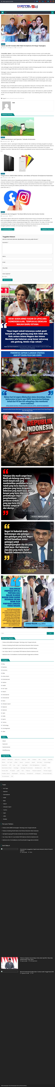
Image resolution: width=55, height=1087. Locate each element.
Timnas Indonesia (47, 773)
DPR (39, 759)
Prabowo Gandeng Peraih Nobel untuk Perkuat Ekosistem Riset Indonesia (20, 645)
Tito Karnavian (5, 776)
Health (4, 685)
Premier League (47, 770)
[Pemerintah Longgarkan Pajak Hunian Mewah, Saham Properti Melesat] (9, 901)
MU (45, 768)
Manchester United (6, 768)
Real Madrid (15, 773)
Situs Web (5, 268)
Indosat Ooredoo (14, 98)
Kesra (4, 701)
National (5, 710)
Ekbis (4, 673)
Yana (31, 852)
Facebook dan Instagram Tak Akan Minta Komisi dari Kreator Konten (22, 214)
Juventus (27, 762)
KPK (10, 765)
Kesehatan (4, 765)
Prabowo (28, 770)
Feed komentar (6, 747)
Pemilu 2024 (5, 770)
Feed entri (5, 744)
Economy (5, 670)
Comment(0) (19, 47)
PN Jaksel (12, 770)
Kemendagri (47, 762)
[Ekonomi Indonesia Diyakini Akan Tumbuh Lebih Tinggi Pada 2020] (9, 1024)
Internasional (6, 694)
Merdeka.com (38, 768)
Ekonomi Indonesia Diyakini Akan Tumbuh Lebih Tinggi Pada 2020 (37, 971)
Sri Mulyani (38, 773)
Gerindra (50, 759)
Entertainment (6, 679)
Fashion (4, 682)
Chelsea (34, 759)
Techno (3, 44)
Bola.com (17, 759)
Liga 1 (18, 765)
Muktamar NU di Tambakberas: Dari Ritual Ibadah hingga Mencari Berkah (20, 654)
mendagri (16, 768)
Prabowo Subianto (36, 770)
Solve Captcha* (6, 273)
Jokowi (21, 762)
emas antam (6, 676)
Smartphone (21, 98)
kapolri (33, 762)
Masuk (4, 741)
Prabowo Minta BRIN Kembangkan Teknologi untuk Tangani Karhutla (19, 642)
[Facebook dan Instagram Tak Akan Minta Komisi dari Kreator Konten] (27, 200)
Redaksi (5, 819)
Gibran (3, 762)
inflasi (15, 762)
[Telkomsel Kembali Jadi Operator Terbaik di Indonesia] (27, 126)
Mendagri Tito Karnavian (27, 768)
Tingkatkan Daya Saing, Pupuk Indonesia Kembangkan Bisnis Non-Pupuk (48, 229)
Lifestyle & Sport (7, 704)
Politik (4, 716)
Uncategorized (6, 728)
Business (5, 667)
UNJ (12, 776)
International (6, 697)
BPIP (29, 759)
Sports (4, 719)
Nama (4, 256)
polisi (18, 770)
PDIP (49, 768)
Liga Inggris (25, 765)
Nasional (5, 707)
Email (4, 262)
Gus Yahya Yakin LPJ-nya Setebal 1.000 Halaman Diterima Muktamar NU (20, 651)
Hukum (4, 691)
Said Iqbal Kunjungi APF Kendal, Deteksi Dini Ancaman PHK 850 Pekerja (20, 648)
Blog (4, 664)
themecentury (23, 1085)
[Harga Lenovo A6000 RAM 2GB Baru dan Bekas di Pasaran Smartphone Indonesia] (27, 162)
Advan (7, 98)
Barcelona (10, 759)
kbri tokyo (39, 762)
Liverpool (44, 765)
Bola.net (24, 759)
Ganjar (44, 759)
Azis (13, 47)
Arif (13, 141)
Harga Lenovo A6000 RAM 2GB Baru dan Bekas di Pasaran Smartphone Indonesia (26, 175)
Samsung (22, 773)
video (4, 731)
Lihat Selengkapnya (34, 765)
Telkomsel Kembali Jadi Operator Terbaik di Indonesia (18, 139)
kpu (14, 765)
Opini (4, 713)
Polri (23, 770)
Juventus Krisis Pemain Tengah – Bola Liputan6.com (8, 229)
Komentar (5, 242)
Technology (5, 725)
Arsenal (4, 759)
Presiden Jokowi (6, 773)
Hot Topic (5, 688)
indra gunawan (33, 961)
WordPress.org (6, 750)
